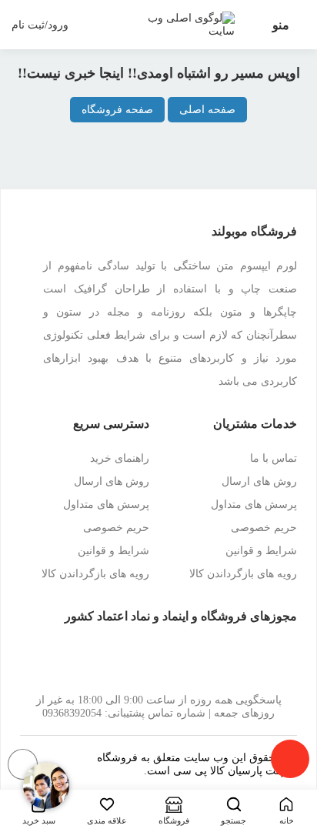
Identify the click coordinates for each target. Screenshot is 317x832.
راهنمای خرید (119, 458)
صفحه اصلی (207, 109)
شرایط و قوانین (261, 550)
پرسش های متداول (254, 504)
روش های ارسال (259, 481)
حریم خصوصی (264, 527)
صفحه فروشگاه (117, 109)
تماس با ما (273, 458)
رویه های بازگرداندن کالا (243, 574)
